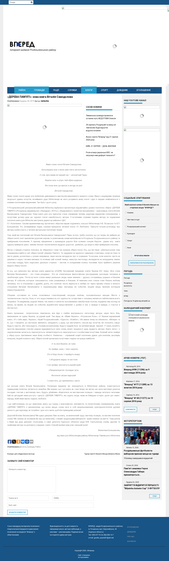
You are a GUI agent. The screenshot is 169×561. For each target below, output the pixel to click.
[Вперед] (10, 90)
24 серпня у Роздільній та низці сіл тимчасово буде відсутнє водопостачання (101, 128)
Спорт (104, 90)
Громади (39, 90)
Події (56, 90)
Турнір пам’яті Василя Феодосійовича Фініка (102, 454)
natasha (45, 101)
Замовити (130, 409)
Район (22, 90)
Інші (155, 496)
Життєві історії (133, 220)
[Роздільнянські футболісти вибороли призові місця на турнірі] (142, 435)
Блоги (88, 90)
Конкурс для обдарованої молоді (20, 454)
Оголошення (143, 90)
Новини (130, 213)
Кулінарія (131, 234)
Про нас (130, 537)
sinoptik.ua (145, 301)
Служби (72, 90)
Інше (129, 248)
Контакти (131, 541)
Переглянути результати (142, 263)
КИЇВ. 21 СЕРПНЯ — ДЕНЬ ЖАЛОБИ (101, 146)
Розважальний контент (136, 227)
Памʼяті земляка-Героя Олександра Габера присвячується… (136, 471)
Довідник (122, 90)
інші (155, 409)
